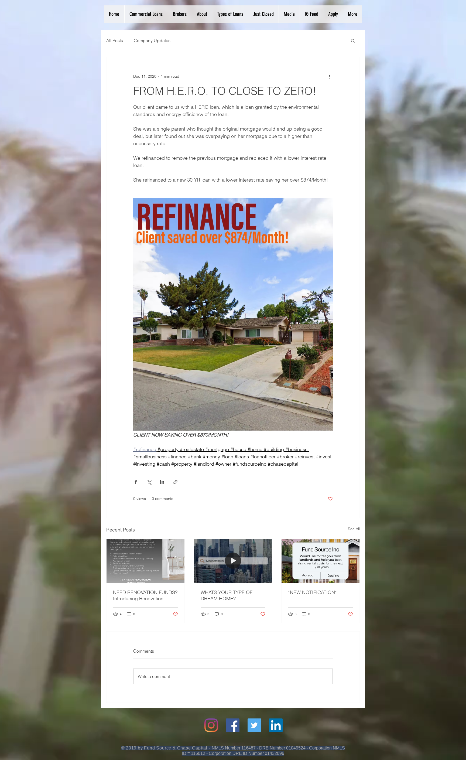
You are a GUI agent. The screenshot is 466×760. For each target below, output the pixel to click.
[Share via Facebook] (135, 482)
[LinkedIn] (276, 725)
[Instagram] (211, 725)
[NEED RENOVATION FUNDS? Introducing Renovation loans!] (145, 561)
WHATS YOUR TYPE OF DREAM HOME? (226, 595)
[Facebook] (232, 725)
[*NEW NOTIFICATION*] (320, 561)
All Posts (114, 40)
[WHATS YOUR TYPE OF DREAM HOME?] (233, 561)
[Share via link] (175, 482)
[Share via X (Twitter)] (149, 482)
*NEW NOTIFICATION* (312, 592)
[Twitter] (254, 725)
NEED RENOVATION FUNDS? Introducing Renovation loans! (145, 595)
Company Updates (152, 40)
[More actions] (329, 76)
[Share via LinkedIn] (162, 482)
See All (354, 528)
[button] (352, 40)
